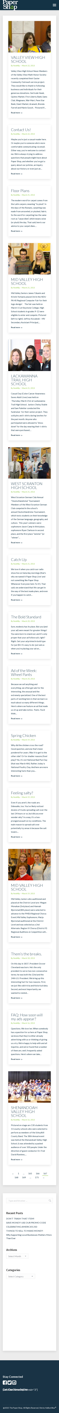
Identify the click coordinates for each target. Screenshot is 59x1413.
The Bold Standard (26, 617)
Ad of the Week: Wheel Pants (24, 672)
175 (37, 1177)
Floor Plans (20, 190)
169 (24, 1177)
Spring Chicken (23, 735)
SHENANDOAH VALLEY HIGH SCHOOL (24, 1111)
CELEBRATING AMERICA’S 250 (21, 1226)
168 (16, 1177)
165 (30, 1173)
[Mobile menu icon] (54, 5)
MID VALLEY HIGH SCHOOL (27, 281)
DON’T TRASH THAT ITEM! (20, 1218)
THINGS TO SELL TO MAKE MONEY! (24, 1230)
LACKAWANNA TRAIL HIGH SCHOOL (24, 380)
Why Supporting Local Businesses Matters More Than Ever (29, 1236)
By (15, 66)
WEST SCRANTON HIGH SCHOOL (26, 485)
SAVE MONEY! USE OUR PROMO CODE (26, 1222)
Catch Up (19, 559)
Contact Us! (21, 129)
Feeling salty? (22, 792)
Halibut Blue (50, 1408)
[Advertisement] (29, 1317)
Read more (15, 113)
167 (45, 1173)
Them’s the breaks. (26, 954)
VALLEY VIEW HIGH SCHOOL (28, 59)
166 (38, 1173)
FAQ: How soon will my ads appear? (27, 1017)
